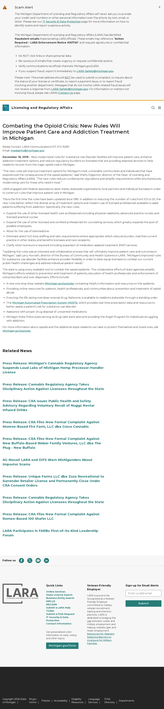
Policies (45, 700)
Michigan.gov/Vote (62, 645)
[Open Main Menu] (159, 108)
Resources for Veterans (100, 633)
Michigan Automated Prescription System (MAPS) (45, 302)
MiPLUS (50, 601)
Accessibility (60, 700)
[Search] (153, 108)
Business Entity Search (60, 598)
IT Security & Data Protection (62, 21)
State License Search (59, 594)
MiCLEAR (51, 604)
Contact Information (58, 623)
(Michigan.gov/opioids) (59, 283)
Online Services (55, 591)
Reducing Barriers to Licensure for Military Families (99, 640)
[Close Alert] (159, 7)
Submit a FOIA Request (60, 614)
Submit (143, 603)
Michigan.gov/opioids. (17, 330)
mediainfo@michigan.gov (28, 150)
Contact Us (65, 92)
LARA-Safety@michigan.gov (95, 71)
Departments (126, 700)
